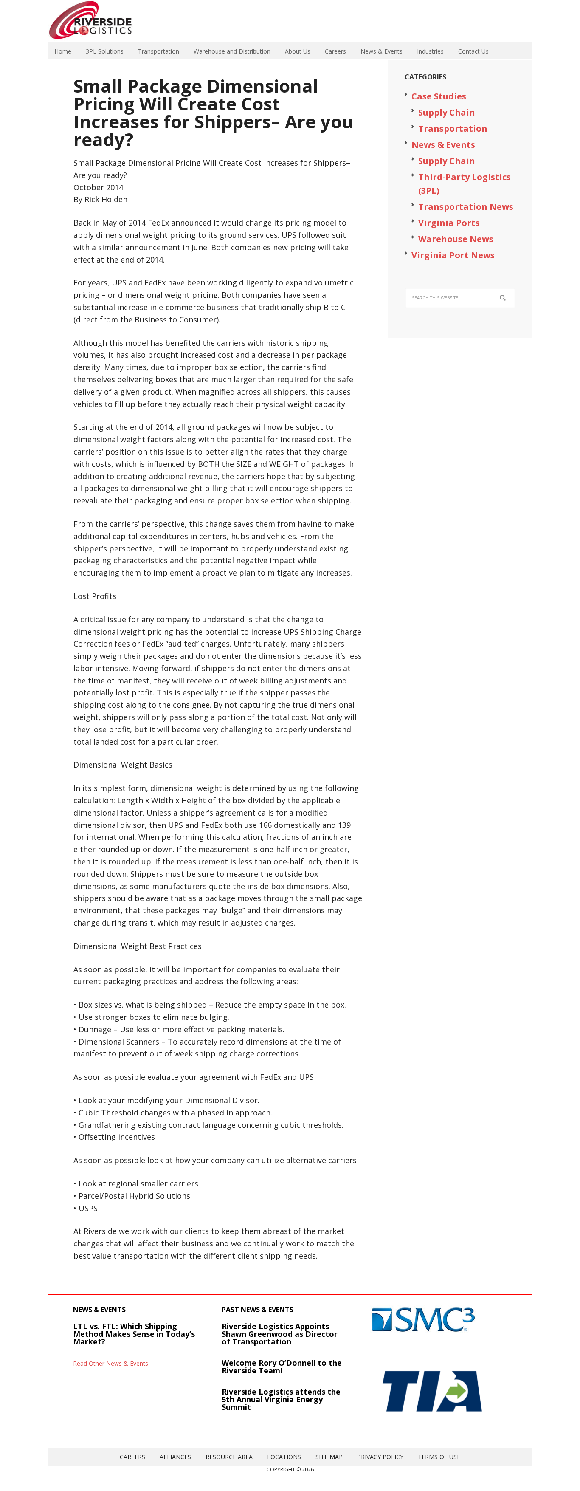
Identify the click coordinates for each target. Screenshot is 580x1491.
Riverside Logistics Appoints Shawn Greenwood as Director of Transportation (280, 1334)
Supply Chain (446, 112)
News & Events (443, 144)
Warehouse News (455, 239)
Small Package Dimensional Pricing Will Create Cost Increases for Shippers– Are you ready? (213, 112)
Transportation (452, 128)
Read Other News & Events (110, 1363)
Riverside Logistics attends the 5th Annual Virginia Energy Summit (281, 1399)
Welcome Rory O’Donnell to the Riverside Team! (282, 1366)
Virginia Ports (449, 223)
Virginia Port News (453, 255)
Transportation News (465, 206)
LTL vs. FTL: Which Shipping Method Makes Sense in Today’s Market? (134, 1334)
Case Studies (438, 96)
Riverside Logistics (103, 21)
